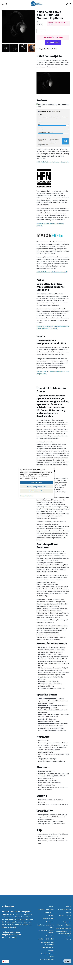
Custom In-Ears (48, 919)
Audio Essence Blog (47, 959)
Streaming (50, 936)
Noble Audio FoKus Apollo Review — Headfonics (52, 162)
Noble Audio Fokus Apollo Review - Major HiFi (51, 272)
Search (68, 906)
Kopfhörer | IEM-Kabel (46, 939)
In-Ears (51, 916)
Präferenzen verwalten (36, 491)
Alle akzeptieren (36, 482)
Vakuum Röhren (48, 948)
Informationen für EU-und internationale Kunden (63, 933)
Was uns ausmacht (64, 909)
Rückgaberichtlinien (64, 925)
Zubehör (51, 951)
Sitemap (68, 939)
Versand (68, 912)
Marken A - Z (49, 912)
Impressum (67, 922)
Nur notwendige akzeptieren (36, 487)
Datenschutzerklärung (63, 928)
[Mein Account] (66, 4)
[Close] (53, 468)
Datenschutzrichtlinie (26, 496)
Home (51, 906)
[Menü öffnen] (2, 4)
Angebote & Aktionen (46, 909)
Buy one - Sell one (65, 916)
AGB (69, 919)
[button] (5, 961)
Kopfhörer (50, 922)
